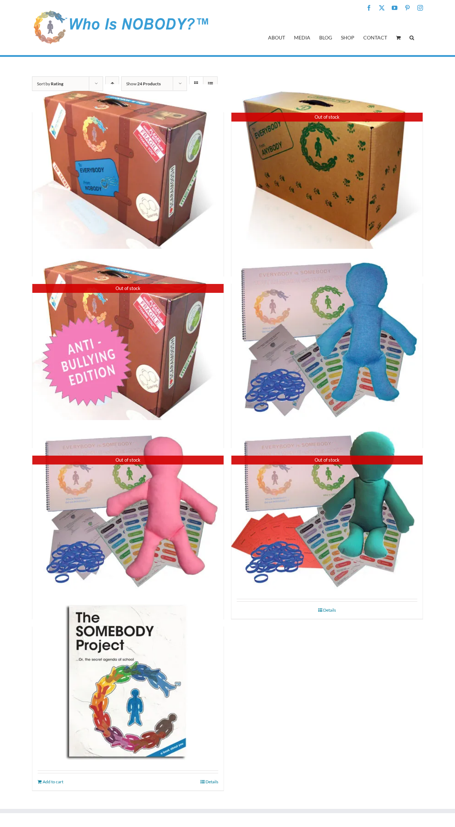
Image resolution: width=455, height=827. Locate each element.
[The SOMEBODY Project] (128, 680)
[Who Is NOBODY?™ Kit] (128, 166)
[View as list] (210, 84)
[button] (412, 37)
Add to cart (53, 781)
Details (329, 610)
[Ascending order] (112, 83)
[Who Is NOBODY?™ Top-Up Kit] (327, 337)
